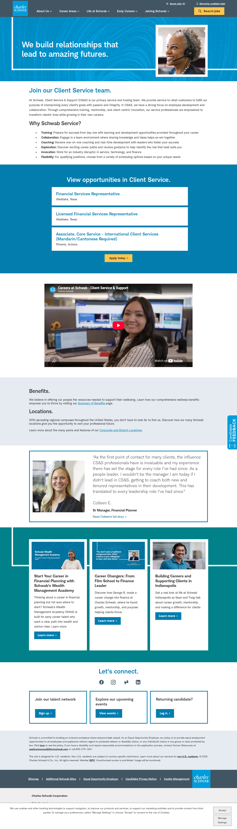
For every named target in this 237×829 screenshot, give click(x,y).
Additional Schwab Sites (61, 779)
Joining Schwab (155, 11)
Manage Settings (222, 820)
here (42, 745)
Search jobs (212, 11)
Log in (164, 713)
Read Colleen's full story (108, 516)
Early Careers (126, 11)
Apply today (117, 258)
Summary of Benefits (91, 403)
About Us (43, 11)
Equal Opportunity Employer (100, 779)
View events (107, 713)
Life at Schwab (97, 11)
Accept (222, 810)
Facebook (101, 682)
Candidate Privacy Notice (141, 779)
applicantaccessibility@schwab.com (48, 749)
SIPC (92, 760)
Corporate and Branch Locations (121, 430)
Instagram (113, 682)
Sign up (44, 713)
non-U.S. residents (187, 756)
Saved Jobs (177, 3)
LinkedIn (138, 682)
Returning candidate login (212, 3)
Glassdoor (126, 682)
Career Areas (67, 11)
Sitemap (33, 779)
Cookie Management (176, 779)
